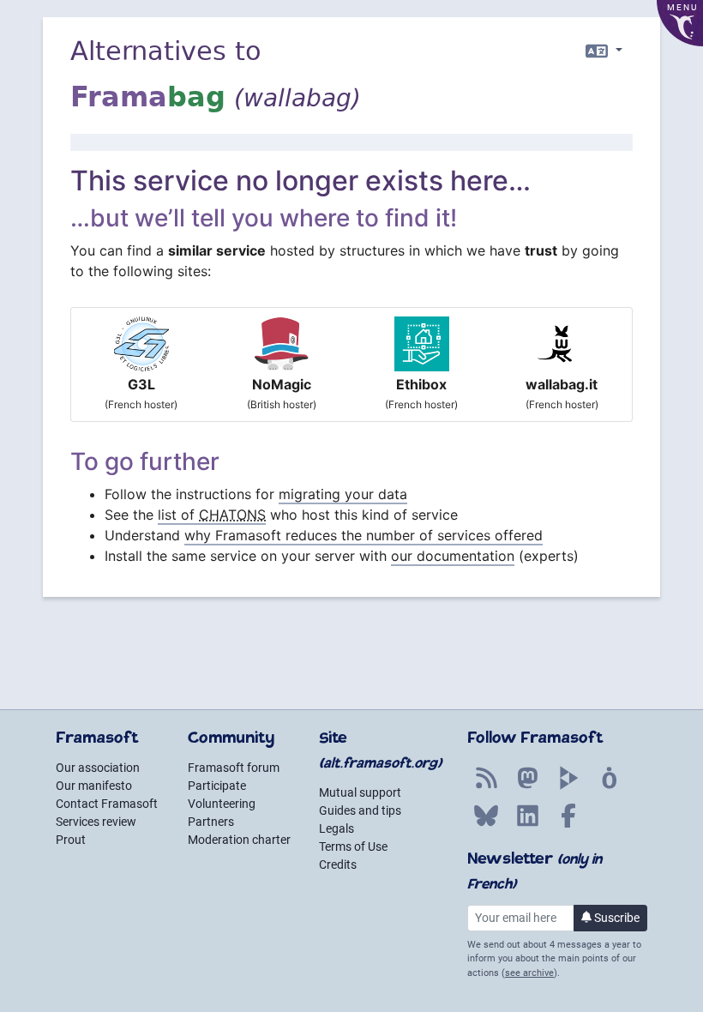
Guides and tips (360, 810)
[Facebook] (568, 825)
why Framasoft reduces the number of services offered (363, 535)
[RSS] (486, 787)
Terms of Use (353, 846)
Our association (98, 767)
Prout (71, 839)
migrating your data (343, 494)
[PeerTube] (568, 787)
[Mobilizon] (609, 787)
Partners (211, 821)
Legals (336, 828)
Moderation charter (239, 839)
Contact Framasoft (107, 803)
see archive (529, 973)
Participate (217, 785)
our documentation (452, 555)
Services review (96, 821)
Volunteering (221, 803)
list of (212, 514)
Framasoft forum (233, 767)
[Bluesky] (486, 825)
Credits (338, 864)
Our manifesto (94, 785)
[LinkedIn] (527, 825)
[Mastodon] (527, 787)
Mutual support (360, 792)
